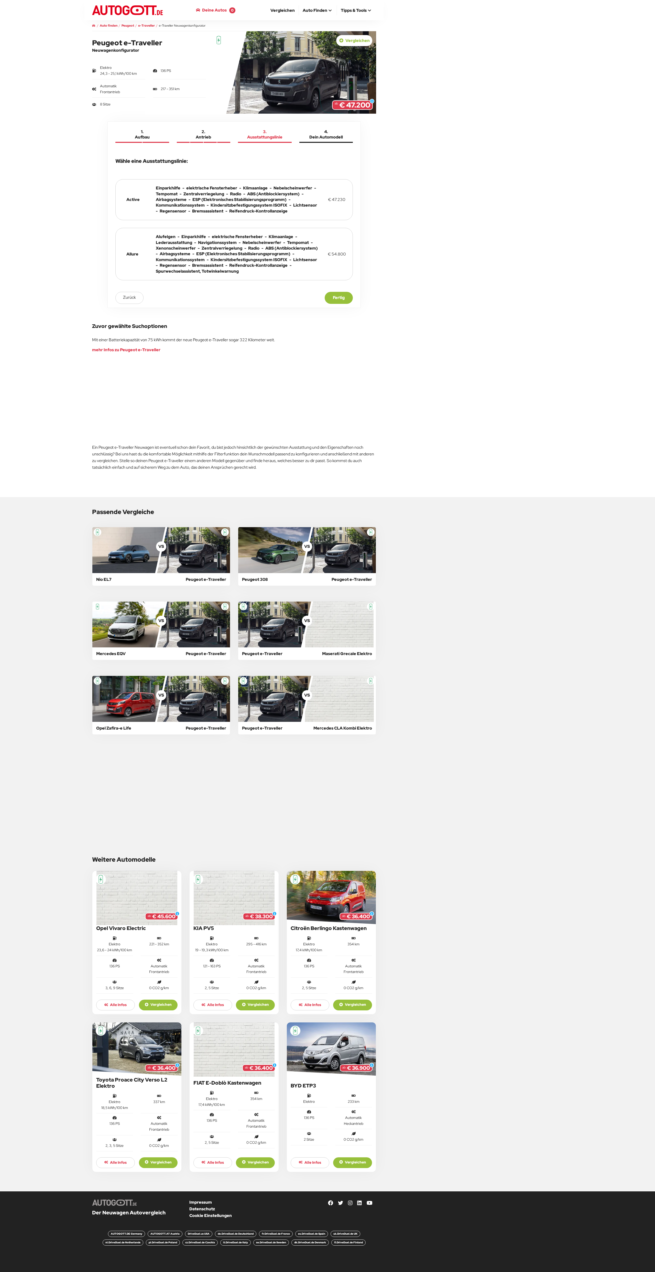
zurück (129, 297)
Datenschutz (202, 1209)
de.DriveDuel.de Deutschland (236, 1233)
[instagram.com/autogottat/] (350, 1203)
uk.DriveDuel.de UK (345, 1233)
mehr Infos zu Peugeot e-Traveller (126, 349)
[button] (318, 10)
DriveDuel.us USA (199, 1233)
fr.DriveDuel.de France (276, 1233)
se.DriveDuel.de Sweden (271, 1242)
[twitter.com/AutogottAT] (340, 1203)
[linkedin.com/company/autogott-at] (359, 1203)
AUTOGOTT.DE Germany (126, 1233)
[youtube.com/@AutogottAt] (370, 1203)
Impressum (200, 1202)
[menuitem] (283, 10)
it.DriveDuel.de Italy (235, 1242)
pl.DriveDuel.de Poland (163, 1242)
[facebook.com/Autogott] (330, 1203)
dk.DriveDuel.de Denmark (310, 1242)
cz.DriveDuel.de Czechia (200, 1242)
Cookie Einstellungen (210, 1215)
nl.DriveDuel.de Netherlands (122, 1242)
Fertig (339, 297)
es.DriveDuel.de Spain (311, 1233)
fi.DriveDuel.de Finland (348, 1242)
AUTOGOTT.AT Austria (165, 1233)
